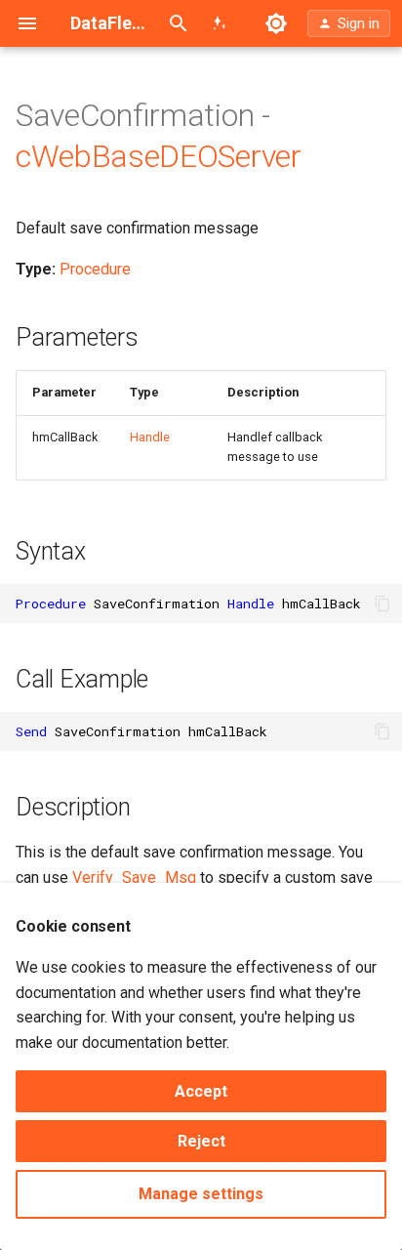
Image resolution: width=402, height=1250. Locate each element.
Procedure (95, 269)
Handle (150, 437)
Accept (201, 1091)
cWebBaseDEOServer (159, 156)
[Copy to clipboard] (382, 603)
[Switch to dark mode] (276, 23)
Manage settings (201, 1194)
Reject (201, 1141)
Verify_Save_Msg (134, 877)
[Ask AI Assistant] (219, 23)
